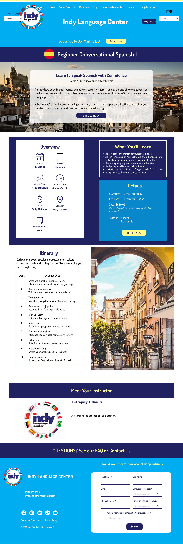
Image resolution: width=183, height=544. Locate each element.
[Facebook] (23, 512)
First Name (106, 476)
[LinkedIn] (39, 512)
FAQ (99, 450)
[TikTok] (47, 512)
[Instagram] (31, 512)
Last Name (138, 476)
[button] (51, 7)
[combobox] (147, 494)
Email (104, 488)
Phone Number (108, 500)
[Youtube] (55, 512)
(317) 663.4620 (32, 492)
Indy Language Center (95, 21)
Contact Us (119, 450)
